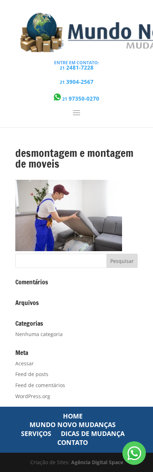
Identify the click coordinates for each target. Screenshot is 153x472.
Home (73, 416)
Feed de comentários (40, 385)
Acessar (24, 363)
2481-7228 (77, 67)
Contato (72, 442)
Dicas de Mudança (93, 433)
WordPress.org (32, 396)
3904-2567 (77, 82)
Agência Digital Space (97, 462)
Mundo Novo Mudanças (73, 424)
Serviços (36, 433)
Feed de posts (31, 374)
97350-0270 (80, 98)
